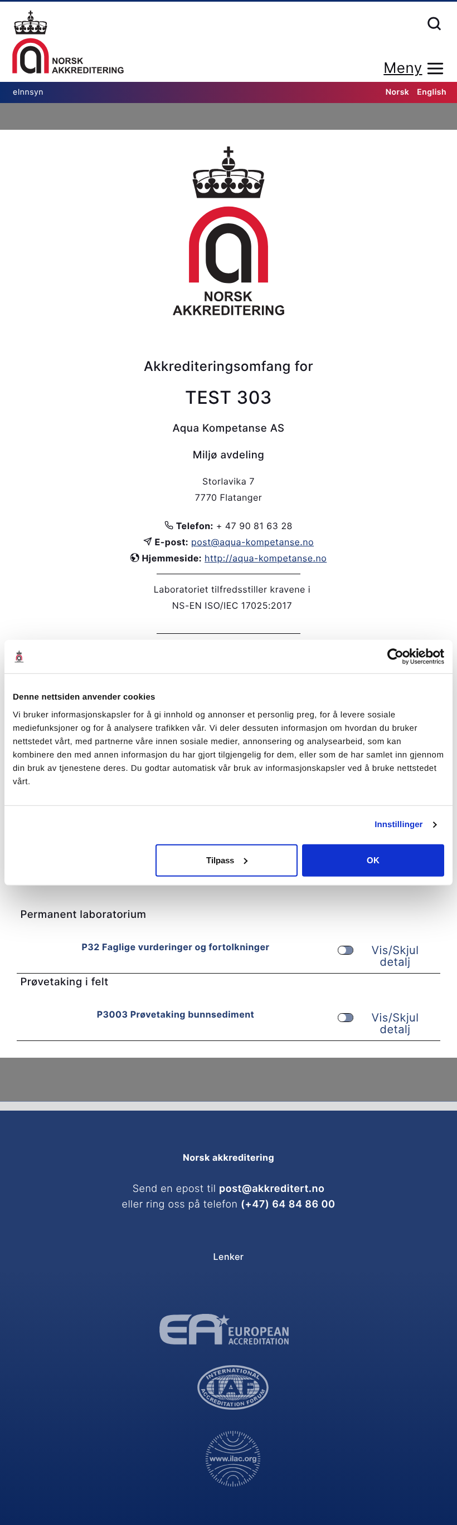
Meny (402, 68)
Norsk (398, 92)
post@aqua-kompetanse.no (252, 542)
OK (373, 859)
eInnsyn (28, 92)
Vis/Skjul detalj (395, 956)
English (431, 92)
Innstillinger (398, 824)
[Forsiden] (68, 43)
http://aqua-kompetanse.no (266, 558)
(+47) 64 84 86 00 (288, 1204)
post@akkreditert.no (271, 1189)
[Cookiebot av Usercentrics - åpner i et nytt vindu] (395, 656)
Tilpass (220, 859)
